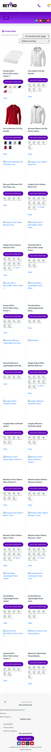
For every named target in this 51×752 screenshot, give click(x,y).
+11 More (40, 207)
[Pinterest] (48, 20)
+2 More (40, 386)
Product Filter (10, 31)
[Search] (45, 16)
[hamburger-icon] (6, 17)
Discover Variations (13, 82)
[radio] (5, 87)
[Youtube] (40, 20)
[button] (25, 31)
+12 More (16, 558)
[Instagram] (44, 20)
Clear (5, 98)
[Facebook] (36, 20)
